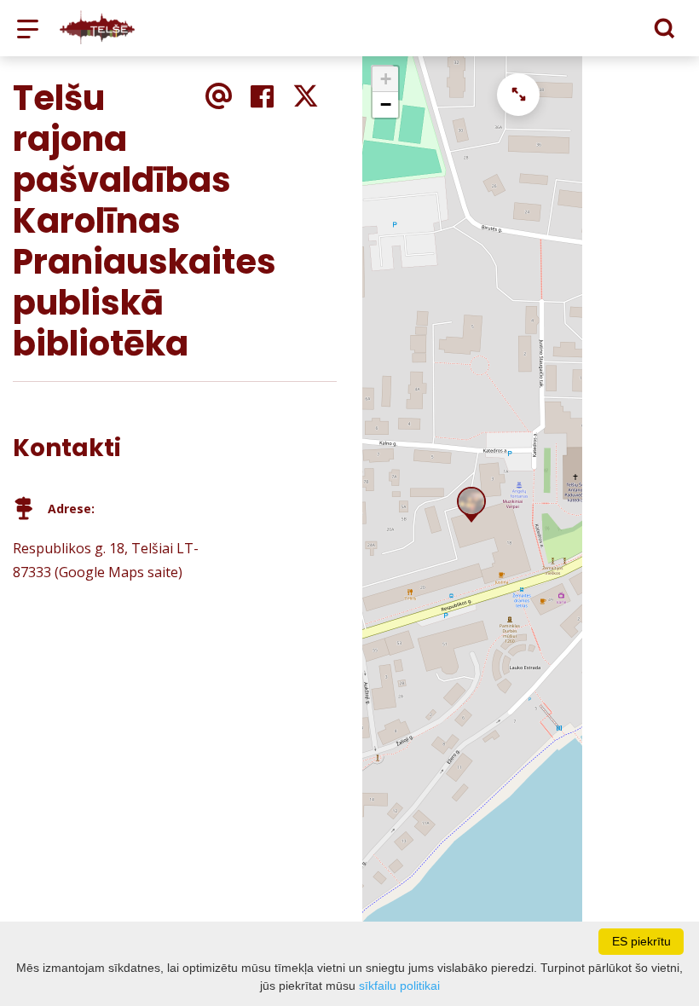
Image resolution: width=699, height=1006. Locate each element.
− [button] (385, 104)
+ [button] (385, 79)
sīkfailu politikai (399, 985)
